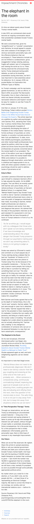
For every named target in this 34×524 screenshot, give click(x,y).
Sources (7, 513)
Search (6, 515)
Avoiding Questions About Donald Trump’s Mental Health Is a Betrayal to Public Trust (15, 348)
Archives (7, 511)
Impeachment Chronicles (14, 3)
